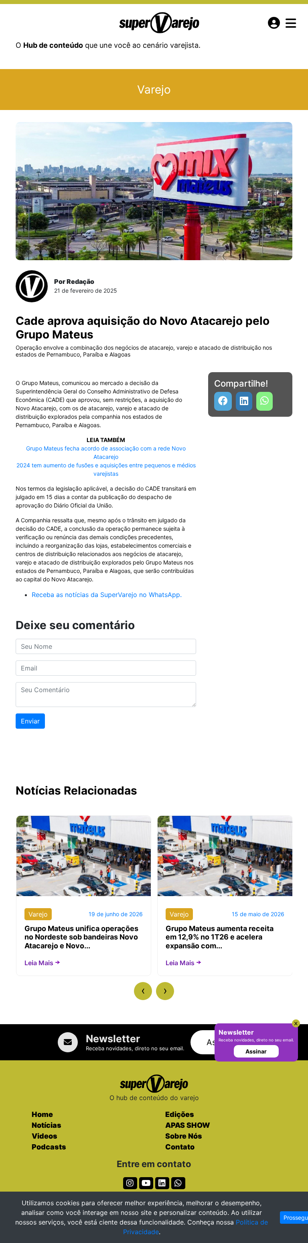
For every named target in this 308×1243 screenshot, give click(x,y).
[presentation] (143, 991)
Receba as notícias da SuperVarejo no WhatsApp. (107, 595)
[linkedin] (244, 401)
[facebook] (223, 401)
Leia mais (38, 963)
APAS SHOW (187, 1125)
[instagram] (130, 1183)
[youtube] (264, 401)
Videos (44, 1136)
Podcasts (49, 1147)
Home (42, 1114)
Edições (179, 1114)
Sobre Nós (183, 1136)
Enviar (30, 721)
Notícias (46, 1125)
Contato (180, 1147)
